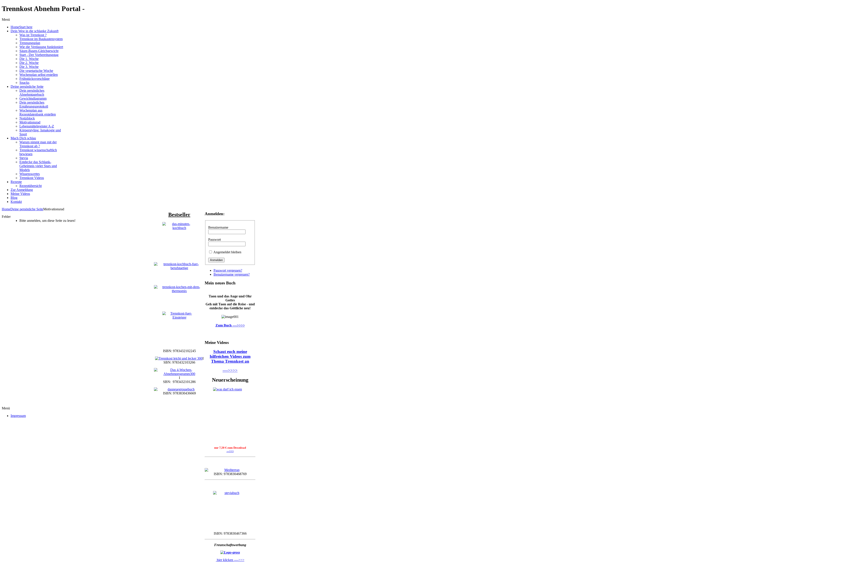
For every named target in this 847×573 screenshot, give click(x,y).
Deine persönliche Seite (26, 209)
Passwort (214, 239)
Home (6, 209)
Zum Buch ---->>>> (230, 325)
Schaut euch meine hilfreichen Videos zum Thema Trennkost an (230, 356)
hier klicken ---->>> (230, 560)
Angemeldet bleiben (227, 252)
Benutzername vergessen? (232, 274)
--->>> (230, 451)
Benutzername (218, 227)
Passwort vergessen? (228, 270)
